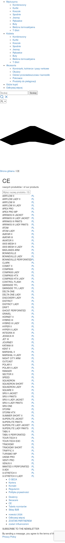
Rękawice (17, 20)
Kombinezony (19, 4)
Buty (15, 23)
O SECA (13, 479)
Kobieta (10, 33)
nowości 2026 (15, 514)
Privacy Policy (9, 536)
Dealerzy (13, 496)
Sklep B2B (14, 509)
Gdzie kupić (12, 84)
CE (10, 503)
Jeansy (16, 17)
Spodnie (17, 14)
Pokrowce (17, 78)
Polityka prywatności (19, 492)
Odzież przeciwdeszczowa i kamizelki (31, 74)
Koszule (17, 11)
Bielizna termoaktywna (24, 27)
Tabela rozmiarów (18, 506)
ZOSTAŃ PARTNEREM (20, 520)
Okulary (16, 71)
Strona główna (7, 171)
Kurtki (15, 8)
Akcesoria (11, 65)
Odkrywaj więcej (14, 87)
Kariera (12, 482)
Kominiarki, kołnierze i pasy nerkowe (31, 68)
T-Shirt (16, 30)
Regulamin (14, 488)
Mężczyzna (12, 1)
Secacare (13, 500)
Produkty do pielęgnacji (24, 81)
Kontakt (12, 485)
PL (33, 195)
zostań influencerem (19, 523)
